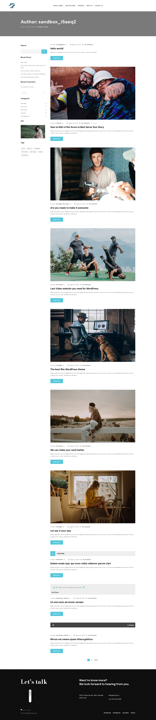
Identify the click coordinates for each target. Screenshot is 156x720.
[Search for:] (34, 93)
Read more (56, 58)
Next (96, 660)
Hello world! (56, 48)
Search (23, 45)
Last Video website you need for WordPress (74, 288)
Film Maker (59, 204)
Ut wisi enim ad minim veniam (67, 602)
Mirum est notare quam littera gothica (71, 639)
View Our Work (70, 5)
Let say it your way (60, 530)
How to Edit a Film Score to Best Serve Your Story (77, 127)
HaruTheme (60, 553)
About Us (90, 5)
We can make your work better (67, 450)
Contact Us (99, 5)
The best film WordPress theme (67, 369)
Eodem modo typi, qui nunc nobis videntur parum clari (80, 563)
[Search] (44, 93)
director (29, 148)
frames (40, 152)
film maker (37, 148)
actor (23, 148)
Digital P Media (58, 5)
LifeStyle (58, 123)
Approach (81, 5)
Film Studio (66, 204)
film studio (33, 152)
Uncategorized (60, 44)
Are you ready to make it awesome (69, 207)
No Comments (89, 44)
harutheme (25, 155)
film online (25, 152)
